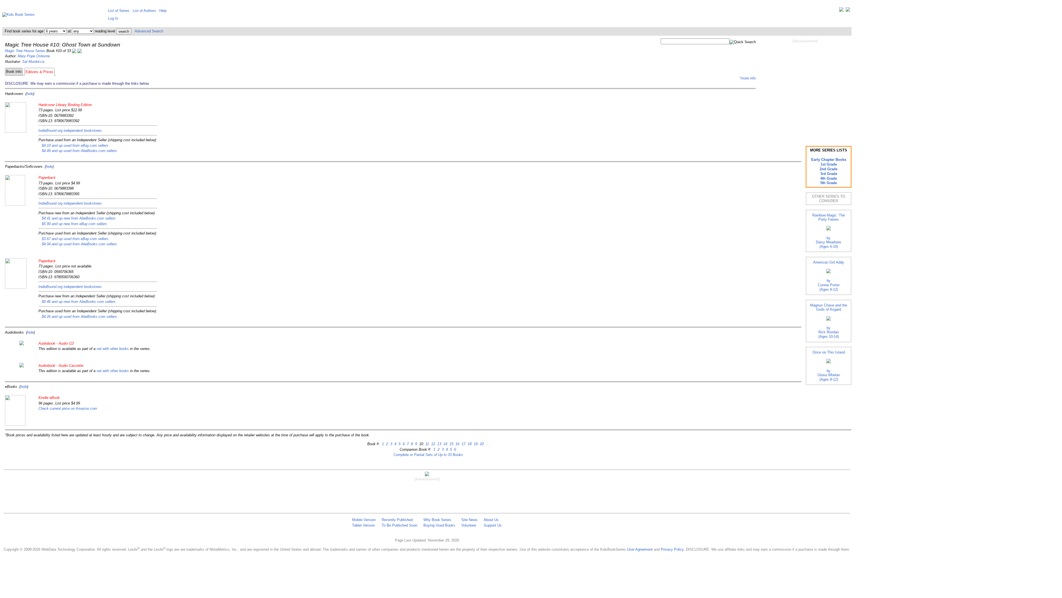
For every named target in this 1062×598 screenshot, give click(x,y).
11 (426, 444)
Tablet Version (363, 525)
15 (450, 444)
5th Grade (828, 183)
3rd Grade (828, 174)
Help (162, 11)
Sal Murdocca (33, 62)
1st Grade (829, 164)
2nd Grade (828, 169)
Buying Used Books (439, 525)
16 (456, 444)
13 (438, 444)
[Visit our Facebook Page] (848, 11)
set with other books (113, 349)
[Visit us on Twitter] (841, 11)
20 (481, 444)
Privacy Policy (672, 549)
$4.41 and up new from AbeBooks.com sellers (79, 218)
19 (475, 444)
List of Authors (144, 11)
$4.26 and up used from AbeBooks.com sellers (79, 317)
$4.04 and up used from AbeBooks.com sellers (79, 244)
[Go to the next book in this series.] (79, 51)
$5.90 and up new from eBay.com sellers (74, 224)
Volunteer (468, 525)
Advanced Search (149, 31)
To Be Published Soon (399, 525)
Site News (469, 520)
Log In (113, 18)
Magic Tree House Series (25, 51)
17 (462, 444)
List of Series (118, 11)
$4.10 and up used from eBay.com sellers (75, 145)
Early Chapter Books (828, 160)
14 (444, 444)
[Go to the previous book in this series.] (74, 51)
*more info (748, 78)
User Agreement (640, 549)
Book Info (14, 71)
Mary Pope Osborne (34, 56)
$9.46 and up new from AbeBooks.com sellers (79, 302)
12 (432, 444)
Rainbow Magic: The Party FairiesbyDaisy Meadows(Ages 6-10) (828, 231)
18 (469, 444)
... (487, 444)
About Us (491, 520)
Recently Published (397, 520)
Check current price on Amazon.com (67, 408)
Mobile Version (364, 520)
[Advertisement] (805, 88)
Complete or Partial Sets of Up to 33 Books (428, 455)
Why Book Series (437, 520)
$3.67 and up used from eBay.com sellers (75, 239)
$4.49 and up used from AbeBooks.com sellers (79, 151)
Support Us (493, 525)
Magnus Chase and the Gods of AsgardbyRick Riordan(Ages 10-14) (828, 321)
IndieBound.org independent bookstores (70, 130)
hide (30, 94)
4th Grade (828, 178)
